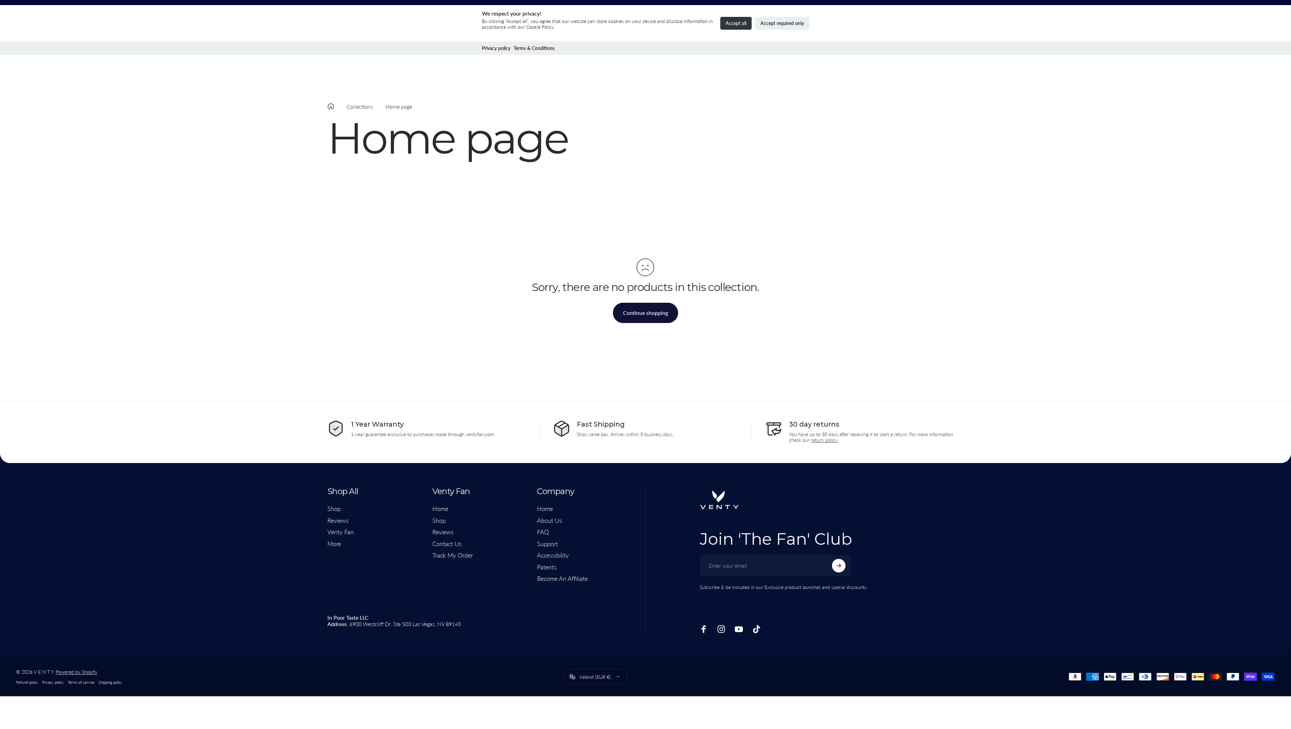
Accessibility (553, 555)
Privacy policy (496, 48)
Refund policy (27, 682)
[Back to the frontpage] (330, 106)
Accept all (736, 23)
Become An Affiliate (562, 578)
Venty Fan (340, 532)
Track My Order (452, 555)
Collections (360, 106)
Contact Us (447, 543)
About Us (549, 520)
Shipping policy (110, 682)
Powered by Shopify (76, 672)
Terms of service (81, 682)
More (334, 543)
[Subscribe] (838, 565)
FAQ (543, 532)
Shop (334, 508)
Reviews (338, 520)
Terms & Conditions (534, 48)
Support (547, 543)
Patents (547, 567)
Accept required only (782, 23)
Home (440, 508)
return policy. (824, 440)
